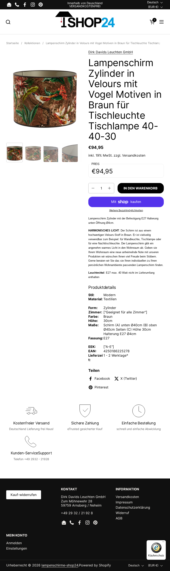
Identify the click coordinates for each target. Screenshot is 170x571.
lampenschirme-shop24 (59, 565)
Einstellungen (16, 548)
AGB (119, 518)
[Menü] (163, 542)
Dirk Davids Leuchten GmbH (110, 52)
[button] (8, 22)
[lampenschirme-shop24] (85, 21)
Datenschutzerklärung (133, 507)
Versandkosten (133, 155)
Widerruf (122, 513)
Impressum (124, 502)
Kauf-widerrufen (24, 495)
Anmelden (14, 543)
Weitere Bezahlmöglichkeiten (126, 210)
